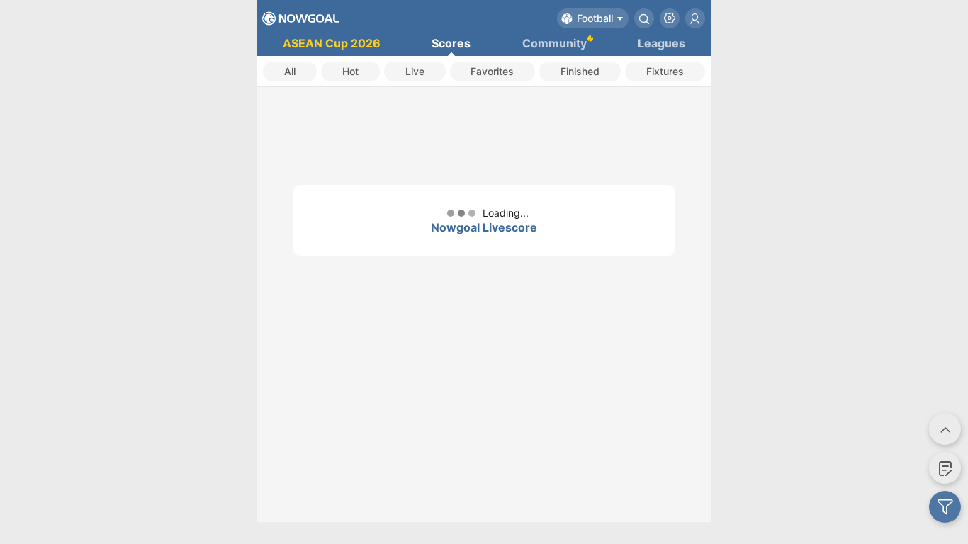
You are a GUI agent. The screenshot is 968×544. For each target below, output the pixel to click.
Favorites (492, 71)
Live (414, 71)
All (290, 71)
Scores (451, 43)
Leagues (661, 43)
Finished (580, 71)
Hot (350, 71)
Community (554, 43)
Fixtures (665, 71)
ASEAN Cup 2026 (332, 43)
